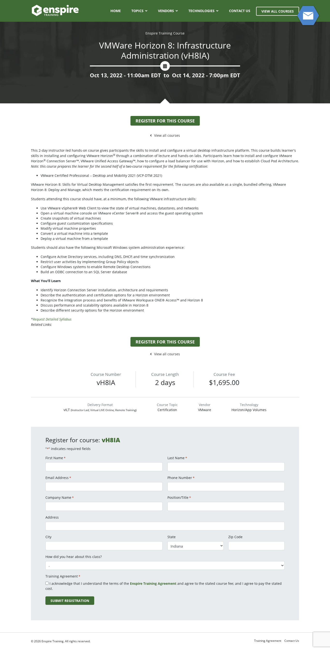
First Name (55, 458)
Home (115, 10)
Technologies (201, 10)
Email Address (58, 477)
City (48, 537)
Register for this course (165, 121)
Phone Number (180, 477)
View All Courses (277, 11)
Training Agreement (267, 641)
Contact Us (239, 10)
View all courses (167, 135)
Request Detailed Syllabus (52, 319)
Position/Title (179, 497)
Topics (137, 10)
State (171, 537)
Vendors (166, 10)
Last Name (177, 458)
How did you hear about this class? (73, 556)
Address (52, 517)
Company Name (59, 497)
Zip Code (235, 537)
